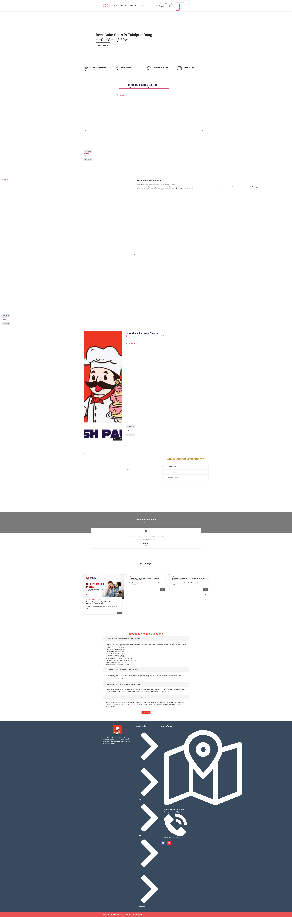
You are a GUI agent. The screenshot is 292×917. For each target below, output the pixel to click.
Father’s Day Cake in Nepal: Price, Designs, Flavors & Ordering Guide (100, 603)
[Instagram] (169, 843)
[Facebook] (163, 843)
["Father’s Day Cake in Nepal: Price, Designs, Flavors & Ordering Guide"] (119, 613)
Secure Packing (171, 472)
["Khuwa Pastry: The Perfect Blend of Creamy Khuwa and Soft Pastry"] (162, 589)
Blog (126, 6)
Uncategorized (97, 599)
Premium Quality (171, 466)
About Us (133, 6)
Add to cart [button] (88, 151)
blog (179, 576)
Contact (141, 6)
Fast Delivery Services (173, 477)
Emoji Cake (87, 153)
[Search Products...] (178, 9)
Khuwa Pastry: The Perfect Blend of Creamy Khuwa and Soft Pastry (144, 579)
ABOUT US (116, 46)
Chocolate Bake (131, 429)
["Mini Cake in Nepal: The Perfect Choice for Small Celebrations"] (205, 589)
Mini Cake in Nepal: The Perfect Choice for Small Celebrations (188, 579)
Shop (121, 6)
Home (116, 6)
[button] (144, 88)
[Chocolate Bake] (167, 383)
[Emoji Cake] (144, 121)
